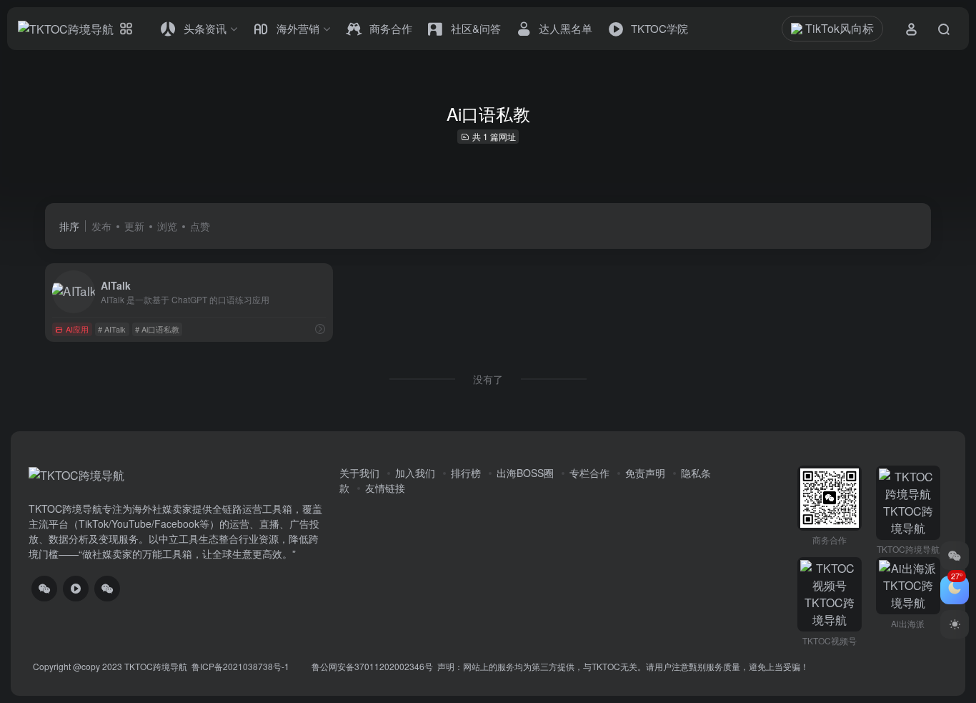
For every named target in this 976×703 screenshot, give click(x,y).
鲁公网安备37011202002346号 (372, 666)
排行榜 (466, 473)
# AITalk (112, 329)
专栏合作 (589, 473)
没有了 (488, 379)
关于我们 (359, 473)
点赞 (200, 226)
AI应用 (77, 329)
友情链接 (385, 488)
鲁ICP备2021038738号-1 (241, 666)
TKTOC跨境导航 (155, 666)
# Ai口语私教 (157, 329)
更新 (134, 226)
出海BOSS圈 (525, 473)
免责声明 (645, 473)
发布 (101, 226)
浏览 (167, 226)
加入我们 (415, 473)
